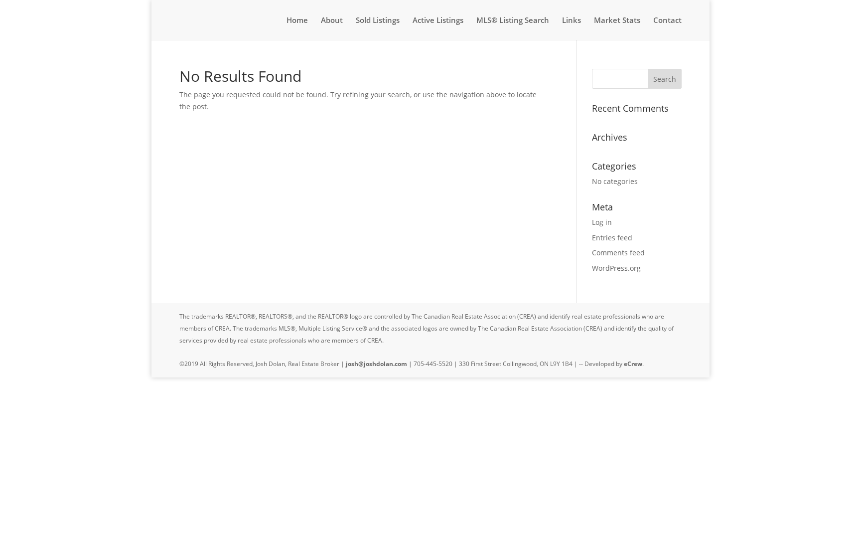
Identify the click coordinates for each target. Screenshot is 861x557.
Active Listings (438, 20)
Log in (602, 222)
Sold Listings (378, 20)
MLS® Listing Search (512, 20)
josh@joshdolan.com (376, 364)
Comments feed (618, 252)
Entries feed (612, 237)
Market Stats (617, 20)
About (332, 20)
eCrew (633, 364)
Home (297, 20)
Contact (667, 20)
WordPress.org (616, 268)
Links (571, 20)
